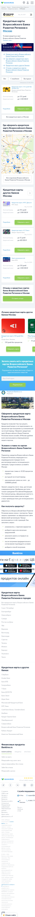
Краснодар (5, 636)
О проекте (4, 791)
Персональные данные (6, 809)
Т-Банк (3, 689)
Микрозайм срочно (8, 771)
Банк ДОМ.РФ (6, 692)
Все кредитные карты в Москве (17, 117)
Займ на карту (6, 757)
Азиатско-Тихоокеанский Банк (12, 734)
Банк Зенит (5, 695)
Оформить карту (23, 109)
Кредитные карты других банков (17, 65)
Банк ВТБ (15, 260)
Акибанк (4, 713)
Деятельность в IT (7, 816)
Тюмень (4, 643)
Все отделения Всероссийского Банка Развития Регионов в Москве (17, 179)
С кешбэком (14, 79)
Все (5, 79)
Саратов (4, 639)
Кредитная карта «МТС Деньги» (22, 202)
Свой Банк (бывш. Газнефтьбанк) (13, 709)
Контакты (4, 812)
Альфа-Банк (5, 678)
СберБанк (4, 674)
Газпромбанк (6, 685)
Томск (3, 657)
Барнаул (4, 650)
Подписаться (17, 385)
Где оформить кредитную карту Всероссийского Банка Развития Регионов (17, 61)
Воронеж (4, 629)
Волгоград (5, 632)
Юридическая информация (5, 805)
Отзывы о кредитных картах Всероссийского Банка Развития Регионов (17, 70)
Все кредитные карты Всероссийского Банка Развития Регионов (17, 603)
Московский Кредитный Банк (12, 703)
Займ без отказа (7, 767)
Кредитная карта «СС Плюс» (21, 230)
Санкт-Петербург (7, 608)
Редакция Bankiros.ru (14, 391)
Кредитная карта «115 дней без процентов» (22, 87)
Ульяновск (5, 653)
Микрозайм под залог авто (11, 760)
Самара (4, 618)
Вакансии (4, 799)
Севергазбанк (6, 724)
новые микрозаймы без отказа (12, 764)
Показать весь (7, 40)
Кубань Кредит (6, 731)
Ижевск (4, 646)
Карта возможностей (18, 258)
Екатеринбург (6, 611)
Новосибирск (6, 615)
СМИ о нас (4, 793)
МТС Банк (15, 204)
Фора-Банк (5, 699)
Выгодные (27, 79)
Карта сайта (5, 814)
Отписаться (5, 803)
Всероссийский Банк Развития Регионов (15, 727)
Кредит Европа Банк (18, 232)
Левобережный (7, 720)
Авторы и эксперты (4, 796)
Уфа (2, 625)
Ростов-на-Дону (7, 622)
